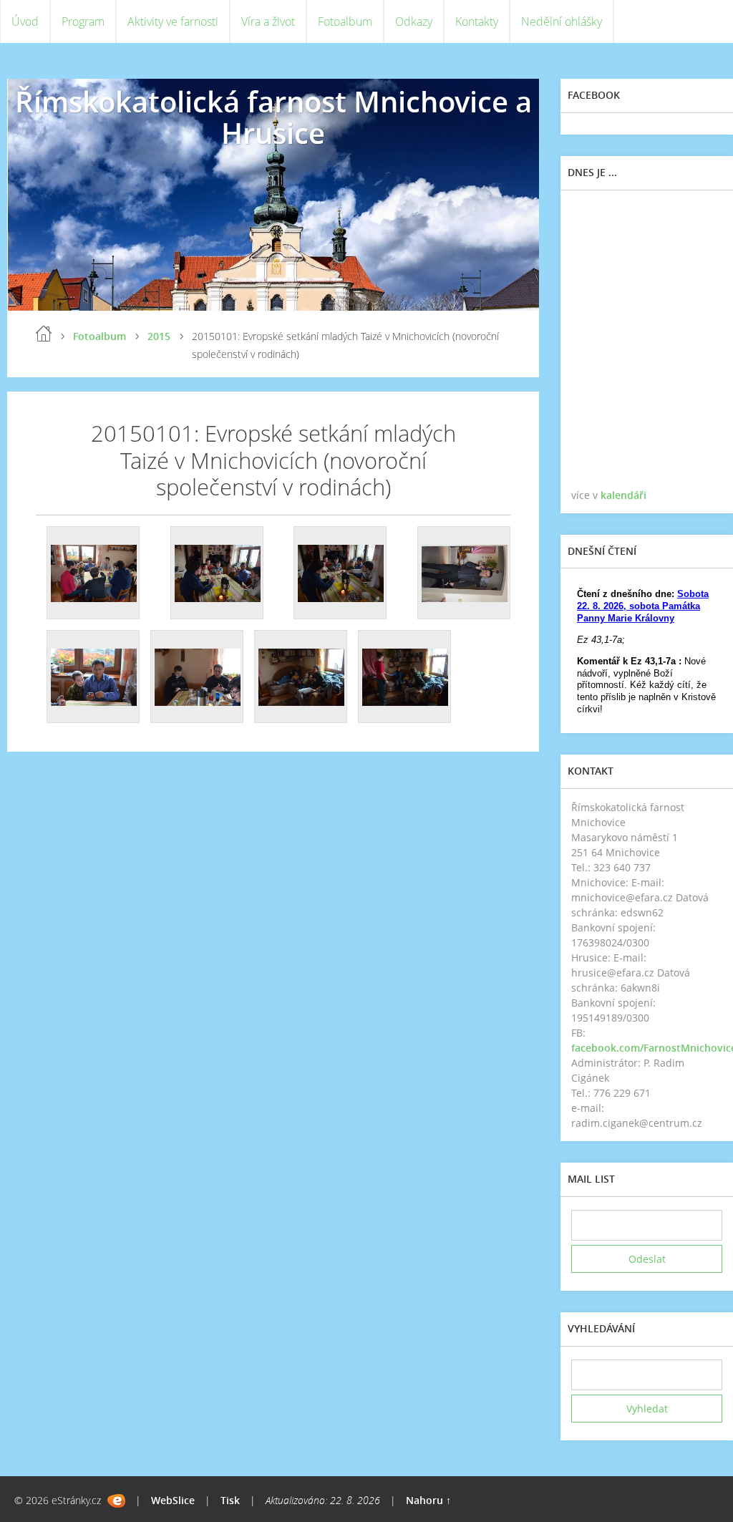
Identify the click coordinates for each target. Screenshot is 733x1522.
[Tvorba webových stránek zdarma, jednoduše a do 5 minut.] (116, 1501)
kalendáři (623, 495)
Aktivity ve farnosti (172, 21)
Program (83, 21)
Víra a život (268, 21)
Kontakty (476, 21)
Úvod (25, 21)
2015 (158, 336)
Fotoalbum (345, 21)
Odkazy (413, 21)
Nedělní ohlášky (561, 21)
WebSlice (173, 1500)
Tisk (230, 1500)
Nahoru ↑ (428, 1500)
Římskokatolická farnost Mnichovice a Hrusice (273, 117)
